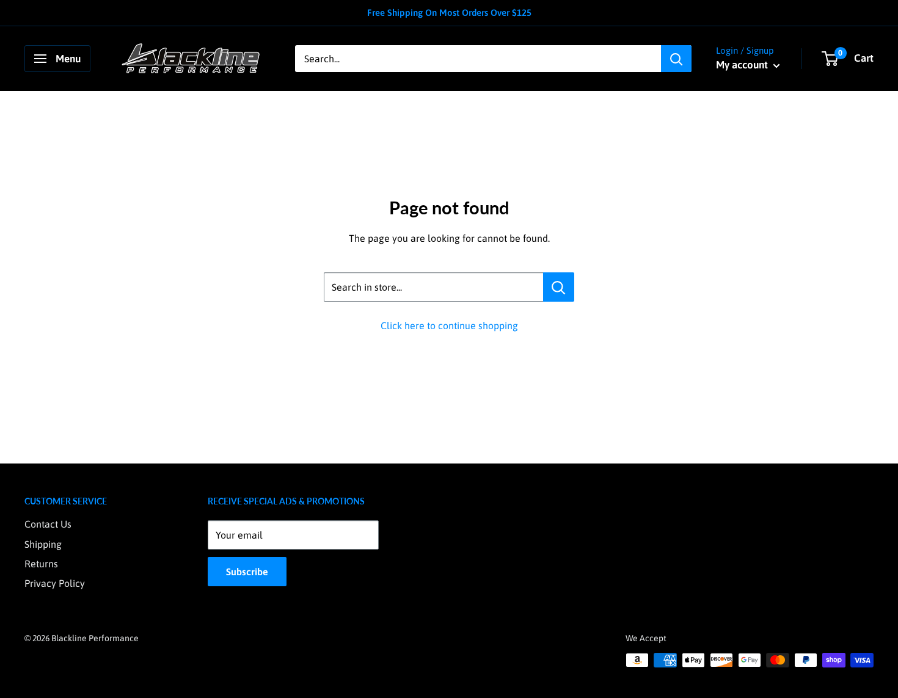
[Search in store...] (558, 287)
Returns (41, 563)
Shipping (43, 544)
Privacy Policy (54, 583)
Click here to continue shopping (449, 325)
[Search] (676, 58)
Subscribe (247, 571)
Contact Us (47, 523)
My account (743, 65)
